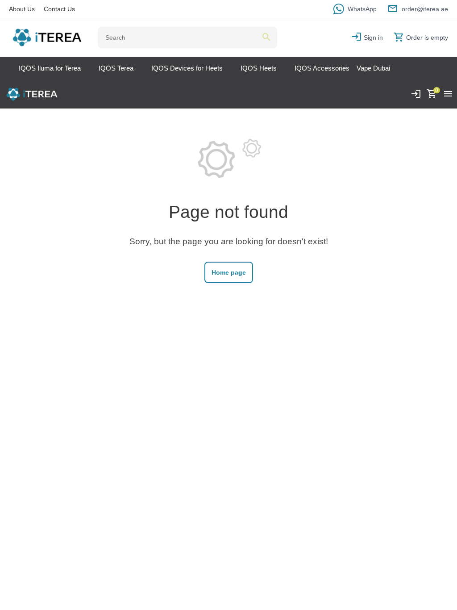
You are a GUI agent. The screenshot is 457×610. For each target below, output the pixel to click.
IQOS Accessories (322, 68)
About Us (22, 9)
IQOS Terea (116, 68)
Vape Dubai (373, 68)
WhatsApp (362, 9)
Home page (229, 272)
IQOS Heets (259, 68)
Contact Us (59, 9)
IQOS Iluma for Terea (50, 68)
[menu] (448, 94)
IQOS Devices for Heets (187, 68)
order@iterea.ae (425, 9)
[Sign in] (416, 94)
